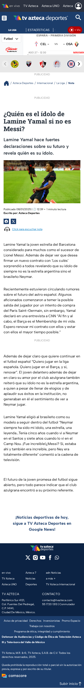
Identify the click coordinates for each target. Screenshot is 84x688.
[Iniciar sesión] (78, 6)
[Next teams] (78, 64)
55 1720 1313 (49, 604)
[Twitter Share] (13, 221)
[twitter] (28, 559)
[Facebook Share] (6, 221)
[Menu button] (4, 18)
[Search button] (78, 18)
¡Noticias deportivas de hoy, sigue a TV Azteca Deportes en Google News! (42, 523)
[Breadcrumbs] (8, 83)
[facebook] (50, 559)
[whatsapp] (57, 558)
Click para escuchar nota (27, 229)
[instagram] (35, 559)
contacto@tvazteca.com (57, 600)
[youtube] (42, 559)
